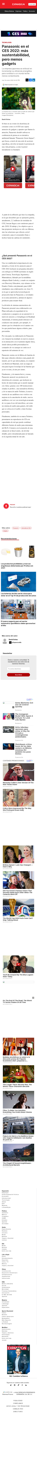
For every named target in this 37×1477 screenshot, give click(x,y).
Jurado (4, 1340)
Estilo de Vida (6, 1338)
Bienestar (5, 1336)
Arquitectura (6, 1276)
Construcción (6, 1271)
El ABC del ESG (7, 1294)
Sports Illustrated (7, 1311)
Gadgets (5, 531)
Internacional (6, 1198)
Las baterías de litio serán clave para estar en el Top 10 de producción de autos (18, 594)
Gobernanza (6, 1287)
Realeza (4, 1231)
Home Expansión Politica (10, 1194)
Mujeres (4, 1205)
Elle (3, 1244)
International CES (26, 528)
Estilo (4, 1256)
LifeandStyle (6, 1207)
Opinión (4, 1222)
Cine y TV (5, 1262)
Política (25, 11)
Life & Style (5, 1255)
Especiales (5, 1307)
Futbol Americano (8, 1316)
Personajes (6, 1334)
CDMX (4, 1218)
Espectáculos (6, 1229)
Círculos (4, 1232)
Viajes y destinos (8, 1333)
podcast (12, 504)
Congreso (5, 1216)
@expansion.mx (18, 1385)
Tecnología (6, 42)
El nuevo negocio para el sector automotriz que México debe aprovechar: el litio (18, 623)
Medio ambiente (7, 1283)
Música (4, 1263)
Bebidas (4, 1331)
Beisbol (4, 1314)
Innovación (5, 1293)
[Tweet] (27, 80)
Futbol (4, 1312)
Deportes (5, 1260)
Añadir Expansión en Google (11, 84)
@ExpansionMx (16, 642)
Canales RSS (18, 1409)
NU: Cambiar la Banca (18, 1376)
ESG (3, 1203)
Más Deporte (6, 1320)
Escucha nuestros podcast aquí (20, 507)
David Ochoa (13, 639)
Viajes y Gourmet (7, 1238)
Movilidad (5, 1289)
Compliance (18, 1403)
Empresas (19, 11)
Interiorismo (6, 1278)
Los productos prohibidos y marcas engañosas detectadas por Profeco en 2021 (17, 566)
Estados (4, 1220)
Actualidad (5, 1302)
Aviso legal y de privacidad (18, 1406)
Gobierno (5, 1212)
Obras (4, 1202)
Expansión (5, 1191)
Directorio (18, 1411)
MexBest (4, 1327)
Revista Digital (32, 4)
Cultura (4, 1240)
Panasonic (15, 528)
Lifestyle (5, 1322)
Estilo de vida (6, 1251)
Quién (4, 1227)
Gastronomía (6, 1329)
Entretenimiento (7, 1258)
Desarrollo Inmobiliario (9, 1272)
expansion (27, 1385)
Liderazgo (5, 1303)
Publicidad (18, 1400)
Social (4, 1285)
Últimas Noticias (9, 11)
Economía (32, 11)
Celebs (4, 1249)
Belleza (4, 1236)
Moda (4, 1234)
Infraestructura (7, 1274)
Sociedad (5, 1223)
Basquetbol (6, 1318)
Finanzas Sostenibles (9, 1291)
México (4, 1214)
